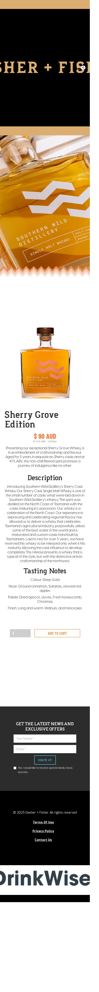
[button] (80, 68)
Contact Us (43, 840)
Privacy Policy (43, 831)
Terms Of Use (43, 822)
